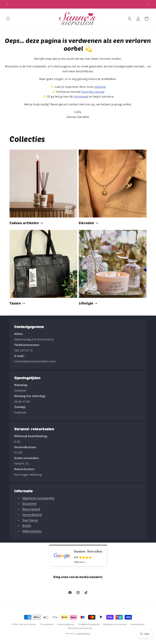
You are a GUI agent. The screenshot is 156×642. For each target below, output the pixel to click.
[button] (8, 18)
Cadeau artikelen (24, 223)
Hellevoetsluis (32, 531)
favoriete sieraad (92, 92)
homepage (81, 96)
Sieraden (86, 223)
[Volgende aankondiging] (148, 4)
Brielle (26, 526)
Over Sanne (30, 520)
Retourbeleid (31, 509)
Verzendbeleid (32, 515)
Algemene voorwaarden (38, 498)
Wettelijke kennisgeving (80, 628)
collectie (100, 87)
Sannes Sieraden (27, 624)
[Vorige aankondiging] (7, 4)
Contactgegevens (66, 624)
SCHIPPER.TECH (83, 633)
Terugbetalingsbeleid (89, 624)
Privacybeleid (46, 624)
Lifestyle (86, 303)
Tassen (15, 303)
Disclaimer (29, 504)
